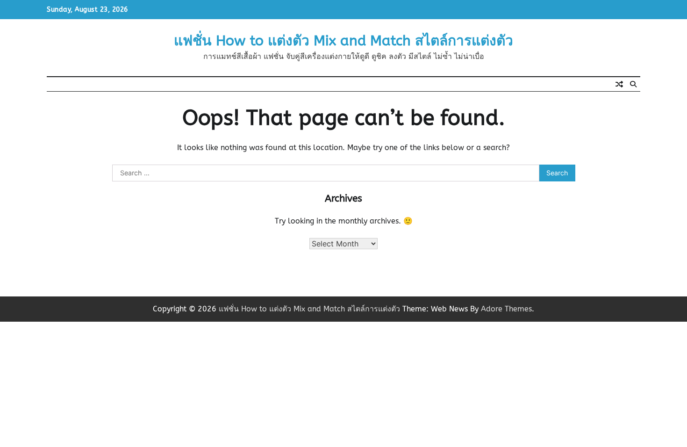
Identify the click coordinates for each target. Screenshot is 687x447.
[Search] (633, 84)
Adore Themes (506, 308)
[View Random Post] (619, 84)
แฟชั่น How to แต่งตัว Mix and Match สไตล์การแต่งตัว (343, 40)
